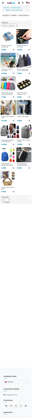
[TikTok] (21, 406)
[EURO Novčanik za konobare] (23, 40)
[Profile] (19, 2)
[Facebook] (6, 406)
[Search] (23, 2)
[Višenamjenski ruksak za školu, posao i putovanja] (8, 135)
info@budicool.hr (11, 395)
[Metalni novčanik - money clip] (8, 40)
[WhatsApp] (16, 406)
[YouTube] (26, 406)
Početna (6, 8)
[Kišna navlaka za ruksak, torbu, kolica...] (8, 158)
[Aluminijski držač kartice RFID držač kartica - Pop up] (23, 158)
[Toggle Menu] (3, 3)
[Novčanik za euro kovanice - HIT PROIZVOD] (23, 87)
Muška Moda (16, 8)
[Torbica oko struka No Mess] (8, 182)
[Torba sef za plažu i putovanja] (8, 64)
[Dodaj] (13, 49)
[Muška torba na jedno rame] (8, 111)
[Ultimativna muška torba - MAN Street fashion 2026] (23, 64)
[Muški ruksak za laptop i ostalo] (23, 135)
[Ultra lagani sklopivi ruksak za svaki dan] (8, 87)
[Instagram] (11, 406)
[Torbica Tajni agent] (23, 111)
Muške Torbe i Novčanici (14, 10)
